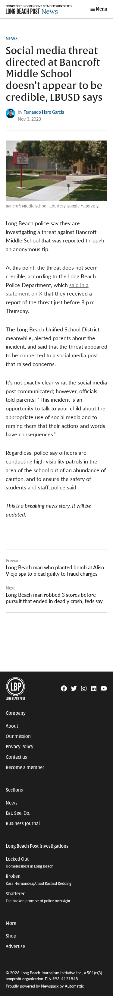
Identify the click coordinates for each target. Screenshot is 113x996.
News (11, 38)
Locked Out (29, 862)
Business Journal (23, 823)
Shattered (38, 897)
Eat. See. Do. (18, 813)
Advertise (15, 946)
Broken (38, 880)
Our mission (18, 736)
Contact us (16, 757)
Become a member (25, 767)
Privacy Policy (19, 746)
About (12, 726)
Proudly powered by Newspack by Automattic (45, 986)
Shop (11, 936)
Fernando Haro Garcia (44, 112)
